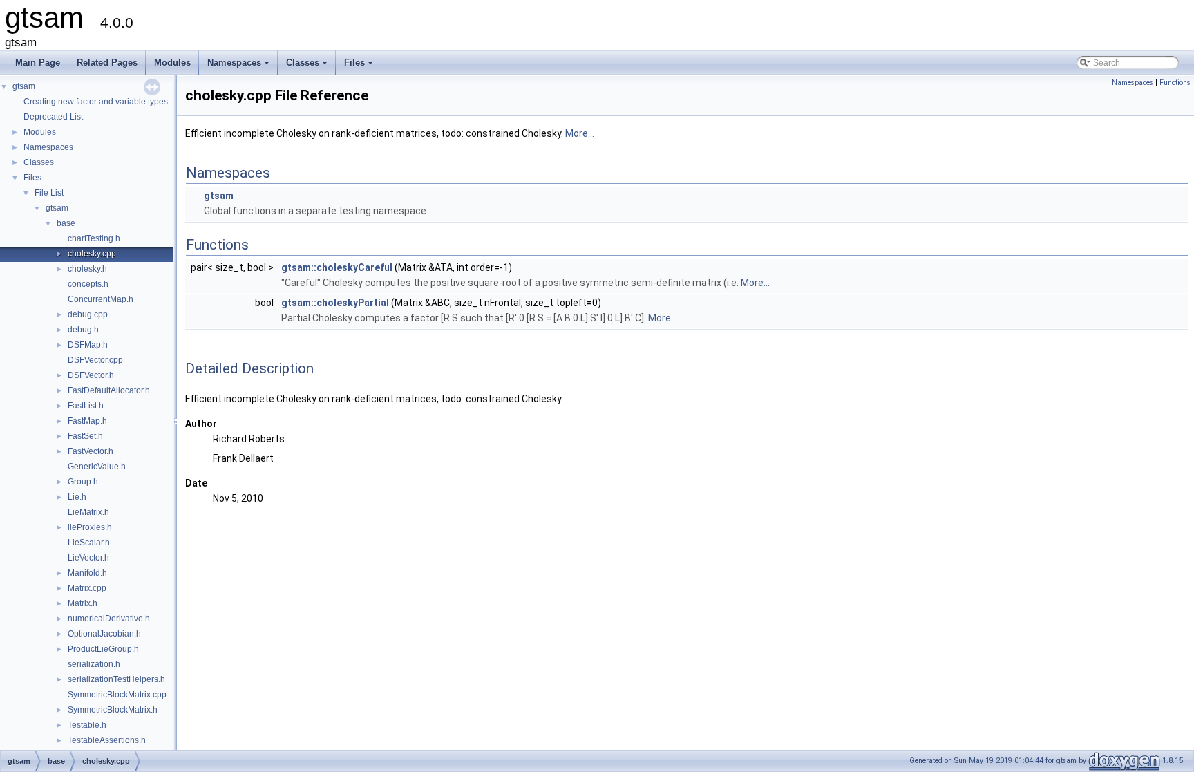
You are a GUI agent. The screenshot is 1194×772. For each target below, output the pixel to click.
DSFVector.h (91, 375)
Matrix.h (82, 603)
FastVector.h (90, 451)
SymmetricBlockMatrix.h (113, 710)
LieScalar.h (89, 542)
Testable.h (87, 725)
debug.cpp (88, 314)
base (66, 223)
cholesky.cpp (92, 253)
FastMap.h (87, 421)
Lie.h (77, 497)
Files (359, 66)
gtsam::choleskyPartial (335, 302)
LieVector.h (88, 558)
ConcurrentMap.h (100, 299)
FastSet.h (85, 436)
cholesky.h (87, 269)
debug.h (83, 330)
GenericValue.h (97, 466)
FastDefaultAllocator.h (109, 390)
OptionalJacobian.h (104, 634)
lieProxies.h (90, 527)
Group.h (83, 482)
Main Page (37, 62)
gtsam (23, 86)
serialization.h (94, 664)
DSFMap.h (88, 345)
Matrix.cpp (87, 588)
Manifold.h (87, 573)
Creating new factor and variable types (95, 101)
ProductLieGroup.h (103, 649)
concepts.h (88, 284)
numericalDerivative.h (109, 618)
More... (579, 133)
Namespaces (239, 66)
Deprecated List (53, 117)
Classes (308, 66)
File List (49, 193)
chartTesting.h (94, 238)
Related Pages (107, 62)
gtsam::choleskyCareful (336, 267)
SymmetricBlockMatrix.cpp (117, 694)
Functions (1175, 82)
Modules (172, 62)
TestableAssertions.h (107, 740)
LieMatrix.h (88, 512)
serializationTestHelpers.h (116, 679)
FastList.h (86, 406)
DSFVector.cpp (95, 360)
